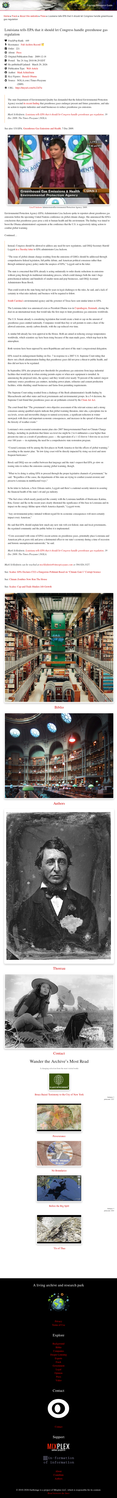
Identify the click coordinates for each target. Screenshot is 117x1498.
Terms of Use (58, 1324)
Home (6, 16)
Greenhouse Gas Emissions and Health (42, 128)
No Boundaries (59, 1170)
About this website (29, 16)
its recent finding (31, 103)
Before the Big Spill (59, 1206)
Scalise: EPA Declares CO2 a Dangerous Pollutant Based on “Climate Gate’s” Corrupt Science (55, 571)
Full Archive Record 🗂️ (32, 44)
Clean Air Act (88, 399)
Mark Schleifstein (25, 72)
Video (59, 1380)
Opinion (58, 1373)
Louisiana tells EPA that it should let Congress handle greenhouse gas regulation (65, 114)
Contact (59, 1053)
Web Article (32, 68)
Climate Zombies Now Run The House (28, 579)
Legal (58, 1369)
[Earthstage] (6, 5)
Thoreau (59, 968)
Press (43, 16)
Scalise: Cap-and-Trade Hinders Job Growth (30, 586)
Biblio (59, 707)
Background (58, 1343)
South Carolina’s (16, 300)
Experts (58, 1358)
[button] (77, 5)
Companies (58, 1350)
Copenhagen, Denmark (86, 308)
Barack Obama (29, 76)
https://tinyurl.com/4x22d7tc (28, 87)
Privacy (58, 1321)
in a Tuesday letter (24, 249)
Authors (59, 803)
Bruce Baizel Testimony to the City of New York (59, 1094)
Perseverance (59, 1136)
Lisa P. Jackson (36, 207)
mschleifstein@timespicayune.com (56, 564)
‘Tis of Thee (59, 1248)
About (58, 1471)
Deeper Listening (58, 1354)
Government (58, 1365)
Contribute (58, 1474)
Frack (14, 16)
